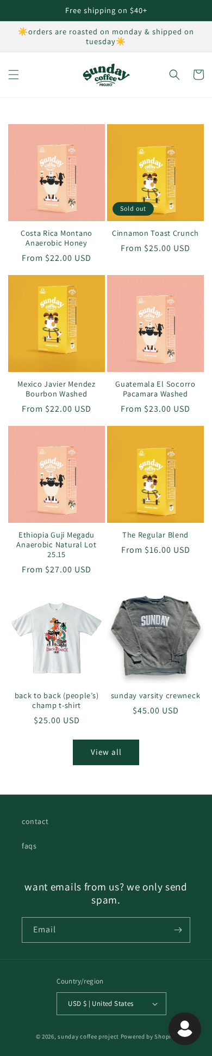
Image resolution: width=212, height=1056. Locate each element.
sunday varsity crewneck (156, 695)
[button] (14, 75)
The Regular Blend (155, 535)
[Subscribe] (178, 930)
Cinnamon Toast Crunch (155, 233)
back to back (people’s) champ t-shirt (57, 700)
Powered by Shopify (149, 1036)
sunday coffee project (88, 1036)
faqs (29, 846)
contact (35, 821)
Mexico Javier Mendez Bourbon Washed (56, 389)
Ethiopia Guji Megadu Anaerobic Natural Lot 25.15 (56, 544)
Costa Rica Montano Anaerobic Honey (56, 238)
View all (106, 752)
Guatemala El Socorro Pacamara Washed (155, 389)
